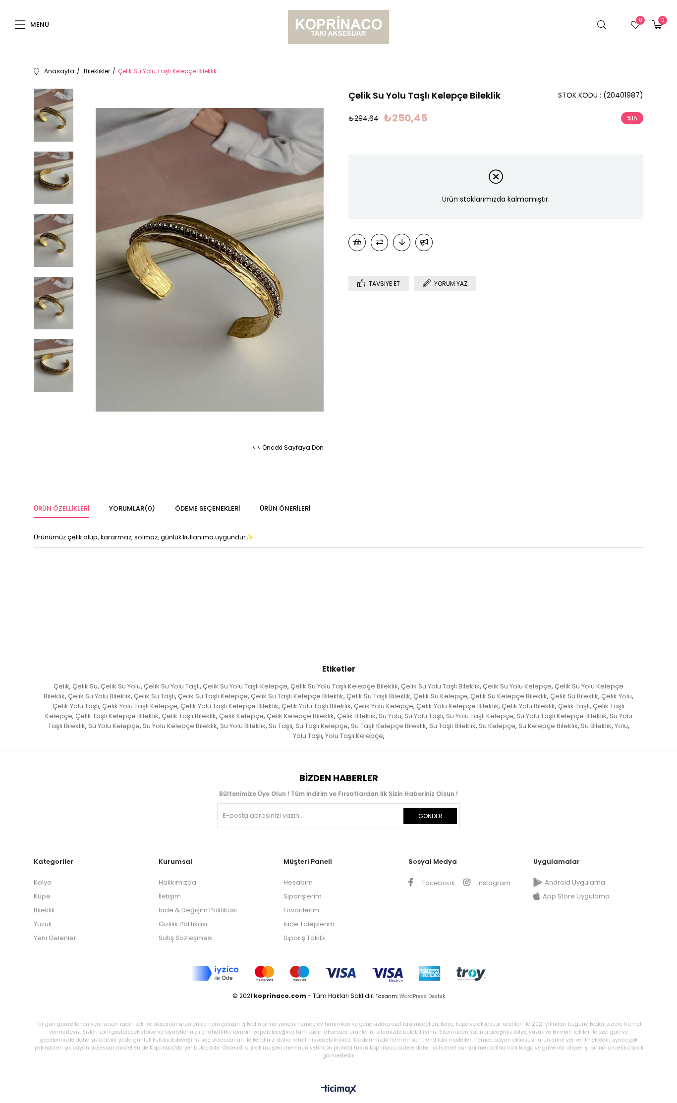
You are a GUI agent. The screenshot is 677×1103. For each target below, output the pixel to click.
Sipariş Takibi (304, 938)
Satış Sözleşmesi (186, 938)
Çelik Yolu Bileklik (528, 706)
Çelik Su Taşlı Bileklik (378, 696)
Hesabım (298, 882)
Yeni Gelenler (55, 938)
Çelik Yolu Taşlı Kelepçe (139, 706)
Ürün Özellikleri (61, 508)
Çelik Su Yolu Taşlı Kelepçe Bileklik (344, 686)
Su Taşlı (280, 726)
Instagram (493, 883)
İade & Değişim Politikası (198, 910)
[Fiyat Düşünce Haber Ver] (401, 242)
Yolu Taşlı (307, 735)
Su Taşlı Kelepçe (321, 726)
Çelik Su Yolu (121, 686)
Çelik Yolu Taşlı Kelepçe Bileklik (229, 706)
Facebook (438, 883)
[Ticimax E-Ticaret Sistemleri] (338, 1090)
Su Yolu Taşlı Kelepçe (479, 716)
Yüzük (43, 924)
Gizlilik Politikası (183, 924)
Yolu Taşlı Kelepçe (354, 735)
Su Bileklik (596, 726)
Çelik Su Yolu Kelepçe (517, 686)
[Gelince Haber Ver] (424, 242)
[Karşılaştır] (379, 242)
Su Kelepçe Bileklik (548, 726)
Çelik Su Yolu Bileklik (99, 696)
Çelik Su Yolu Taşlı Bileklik (440, 686)
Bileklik (44, 910)
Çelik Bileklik (356, 716)
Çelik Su (85, 686)
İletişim (170, 896)
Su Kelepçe (497, 726)
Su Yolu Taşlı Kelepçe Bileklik (561, 716)
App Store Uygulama (576, 896)
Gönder (430, 816)
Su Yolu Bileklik (243, 726)
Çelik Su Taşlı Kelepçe (213, 696)
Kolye (43, 882)
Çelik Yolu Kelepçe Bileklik (457, 706)
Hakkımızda (177, 882)
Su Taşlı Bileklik (452, 726)
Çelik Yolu (616, 696)
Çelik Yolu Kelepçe (383, 706)
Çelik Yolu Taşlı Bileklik (316, 706)
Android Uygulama (575, 882)
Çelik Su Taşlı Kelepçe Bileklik (297, 696)
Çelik (61, 686)
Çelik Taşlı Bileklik (189, 716)
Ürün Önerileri (285, 508)
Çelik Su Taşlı (154, 696)
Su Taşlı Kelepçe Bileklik (388, 726)
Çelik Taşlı (574, 706)
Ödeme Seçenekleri (207, 508)
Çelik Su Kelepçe (440, 696)
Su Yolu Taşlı (423, 716)
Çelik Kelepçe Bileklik (300, 716)
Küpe (42, 896)
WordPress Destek (422, 996)
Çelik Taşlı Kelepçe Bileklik (117, 716)
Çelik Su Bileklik (574, 696)
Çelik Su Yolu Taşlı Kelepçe (245, 686)
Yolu (621, 726)
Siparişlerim (302, 896)
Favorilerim (301, 910)
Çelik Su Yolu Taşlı (172, 686)
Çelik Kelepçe (241, 716)
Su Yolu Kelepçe (114, 726)
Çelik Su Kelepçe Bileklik (508, 696)
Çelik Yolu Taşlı (76, 706)
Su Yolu (390, 716)
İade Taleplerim (309, 924)
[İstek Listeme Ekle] (357, 242)
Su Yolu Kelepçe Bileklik (180, 726)
